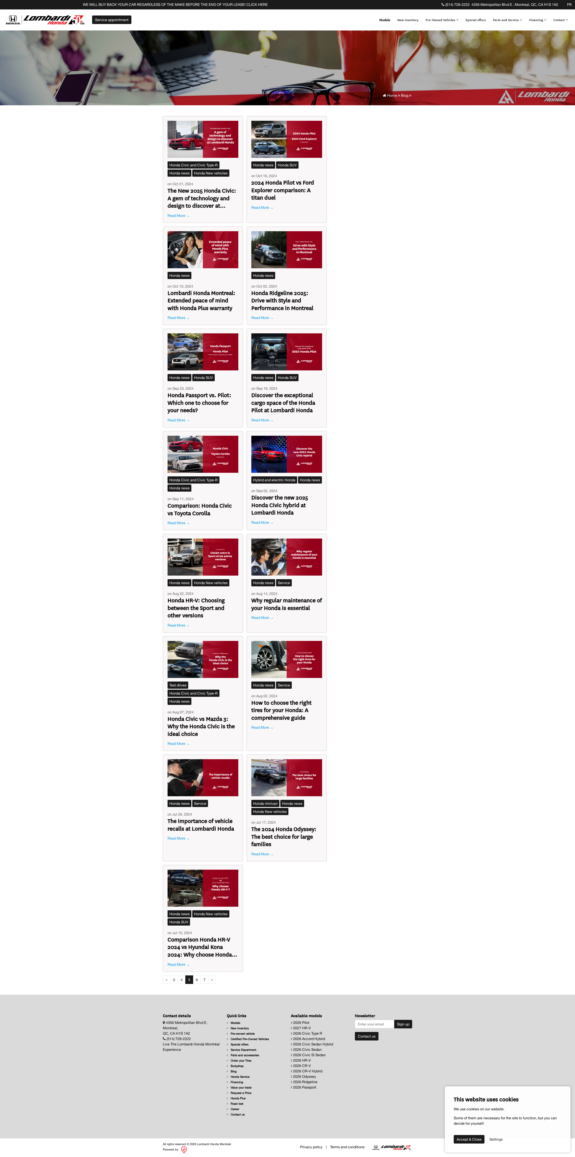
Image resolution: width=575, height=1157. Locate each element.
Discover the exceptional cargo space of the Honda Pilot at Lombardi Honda (283, 402)
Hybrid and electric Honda (274, 480)
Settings (496, 1139)
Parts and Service (506, 20)
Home (391, 95)
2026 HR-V (301, 1060)
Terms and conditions (347, 1147)
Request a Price (240, 1093)
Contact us (237, 1114)
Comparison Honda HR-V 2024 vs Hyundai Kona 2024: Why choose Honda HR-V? (200, 946)
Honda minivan (265, 803)
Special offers (476, 20)
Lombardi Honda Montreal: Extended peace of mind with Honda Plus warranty (201, 300)
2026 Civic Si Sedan (309, 1055)
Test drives (177, 685)
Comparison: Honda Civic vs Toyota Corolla (200, 509)
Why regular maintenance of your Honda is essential (286, 603)
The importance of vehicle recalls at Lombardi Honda (201, 824)
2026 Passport (304, 1087)
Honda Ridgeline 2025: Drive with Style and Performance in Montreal (282, 300)
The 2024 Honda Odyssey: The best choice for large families (283, 836)
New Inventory (407, 20)
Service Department (243, 1049)
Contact (559, 20)
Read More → (179, 215)
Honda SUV (287, 165)
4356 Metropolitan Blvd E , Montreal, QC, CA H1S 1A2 (514, 4)
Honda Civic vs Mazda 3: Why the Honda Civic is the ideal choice (201, 726)
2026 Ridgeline (304, 1082)
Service (284, 583)
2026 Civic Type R (307, 1033)
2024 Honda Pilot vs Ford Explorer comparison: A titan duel (282, 189)
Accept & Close (469, 1139)
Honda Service (240, 1076)
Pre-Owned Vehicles (441, 20)
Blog (404, 95)
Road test (236, 1103)
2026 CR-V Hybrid (307, 1071)
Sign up (403, 1024)
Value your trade (241, 1087)
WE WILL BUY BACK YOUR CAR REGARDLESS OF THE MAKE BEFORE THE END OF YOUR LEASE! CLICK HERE (102, 4)
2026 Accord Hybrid (308, 1039)
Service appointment (111, 20)
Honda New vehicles (211, 173)
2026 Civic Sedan (307, 1049)
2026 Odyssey (304, 1076)
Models (384, 20)
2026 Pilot (300, 1023)
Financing (536, 20)
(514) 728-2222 (457, 4)
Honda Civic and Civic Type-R (193, 165)
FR (569, 4)
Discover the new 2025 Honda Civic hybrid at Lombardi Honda (279, 504)
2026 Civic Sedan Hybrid (312, 1044)
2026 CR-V (301, 1066)
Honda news (179, 173)
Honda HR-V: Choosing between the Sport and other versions (196, 607)
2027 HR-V (301, 1028)
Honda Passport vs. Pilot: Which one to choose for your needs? (199, 402)
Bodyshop (237, 1066)
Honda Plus (237, 1098)
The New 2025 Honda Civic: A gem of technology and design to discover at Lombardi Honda (202, 198)
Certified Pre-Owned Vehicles (249, 1039)
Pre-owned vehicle (242, 1033)
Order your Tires (240, 1060)
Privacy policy (311, 1147)
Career (234, 1109)
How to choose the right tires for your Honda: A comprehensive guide (281, 710)
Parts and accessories (244, 1055)
